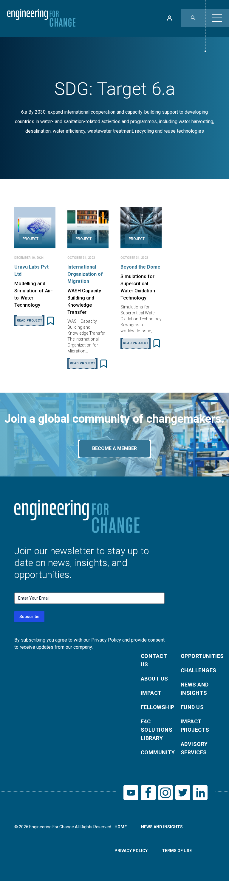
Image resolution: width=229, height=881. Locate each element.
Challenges (197, 670)
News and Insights (195, 688)
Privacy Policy (131, 850)
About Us (154, 678)
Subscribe (29, 616)
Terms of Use (177, 850)
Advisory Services (194, 748)
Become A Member (114, 448)
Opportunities (197, 656)
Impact (151, 693)
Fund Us (192, 707)
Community (157, 752)
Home (120, 826)
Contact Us (154, 660)
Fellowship (157, 707)
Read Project (29, 320)
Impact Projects (195, 725)
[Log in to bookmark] (50, 321)
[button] (217, 18)
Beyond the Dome (140, 267)
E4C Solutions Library (156, 729)
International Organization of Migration (85, 274)
